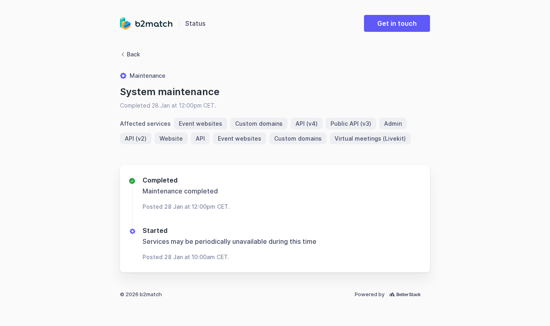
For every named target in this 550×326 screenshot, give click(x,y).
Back (133, 54)
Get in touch (397, 23)
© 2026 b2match (141, 294)
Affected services (145, 123)
